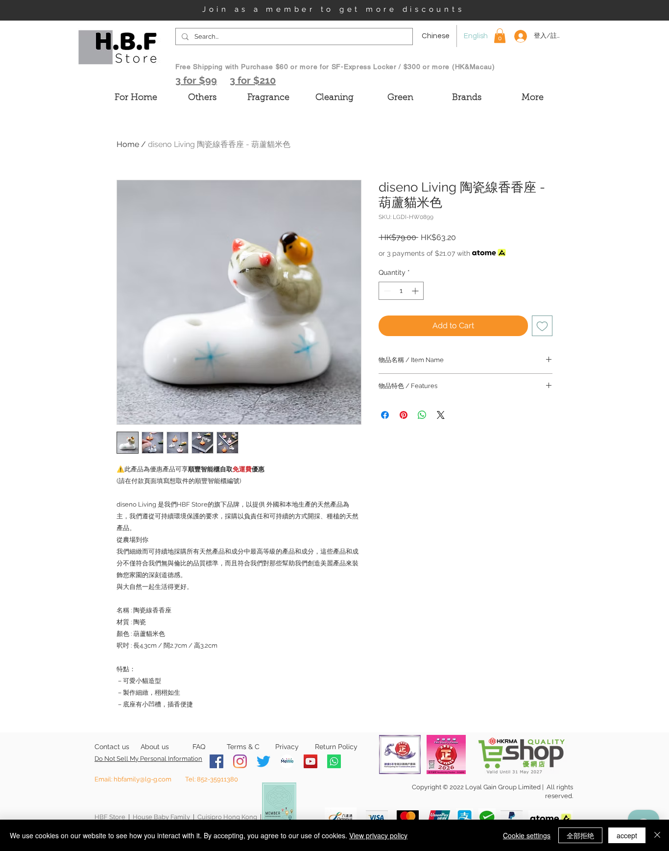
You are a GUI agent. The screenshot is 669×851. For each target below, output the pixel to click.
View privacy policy (378, 835)
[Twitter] (263, 761)
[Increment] (416, 290)
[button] (500, 35)
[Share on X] (441, 415)
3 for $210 (253, 80)
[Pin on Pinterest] (403, 415)
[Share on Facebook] (385, 415)
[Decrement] (386, 290)
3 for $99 (196, 80)
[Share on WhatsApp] (422, 415)
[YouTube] (310, 761)
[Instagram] (240, 761)
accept (627, 835)
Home (128, 144)
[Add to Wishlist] (542, 326)
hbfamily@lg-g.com (142, 779)
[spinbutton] (401, 290)
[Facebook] (216, 761)
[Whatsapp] (334, 761)
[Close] (657, 835)
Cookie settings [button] (526, 835)
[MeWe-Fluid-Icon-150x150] (287, 761)
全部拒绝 (580, 835)
